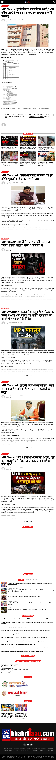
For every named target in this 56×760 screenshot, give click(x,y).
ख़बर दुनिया (28, 748)
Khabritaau (19, 108)
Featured (12, 108)
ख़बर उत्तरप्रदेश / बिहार (36, 748)
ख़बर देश (10, 748)
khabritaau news (27, 108)
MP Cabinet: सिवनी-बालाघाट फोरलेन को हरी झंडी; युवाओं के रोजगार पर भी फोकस (16, 627)
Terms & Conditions (26, 750)
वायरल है (10, 750)
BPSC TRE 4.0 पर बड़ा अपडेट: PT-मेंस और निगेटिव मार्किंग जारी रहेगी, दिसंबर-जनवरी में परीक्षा (18, 644)
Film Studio (50, 748)
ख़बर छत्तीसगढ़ (22, 748)
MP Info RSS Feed (28, 656)
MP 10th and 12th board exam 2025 (41, 108)
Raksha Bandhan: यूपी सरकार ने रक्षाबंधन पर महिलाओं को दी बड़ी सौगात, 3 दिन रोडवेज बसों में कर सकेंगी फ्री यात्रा (22, 651)
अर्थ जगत (6, 750)
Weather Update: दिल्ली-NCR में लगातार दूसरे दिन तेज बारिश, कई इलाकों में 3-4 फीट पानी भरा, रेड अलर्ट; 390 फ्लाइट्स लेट (24, 637)
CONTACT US (16, 750)
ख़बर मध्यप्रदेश (16, 748)
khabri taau (9, 21)
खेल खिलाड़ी (43, 748)
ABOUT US (5, 748)
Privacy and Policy (38, 750)
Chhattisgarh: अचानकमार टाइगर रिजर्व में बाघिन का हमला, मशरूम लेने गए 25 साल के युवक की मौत (19, 634)
